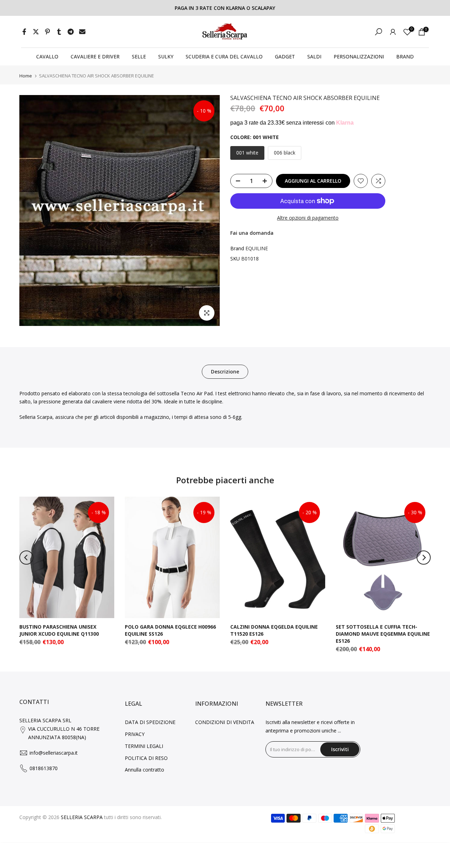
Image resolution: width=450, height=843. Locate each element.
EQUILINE (256, 248)
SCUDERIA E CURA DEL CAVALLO (224, 56)
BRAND (405, 56)
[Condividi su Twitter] (36, 31)
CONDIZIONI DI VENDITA (224, 722)
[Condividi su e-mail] (82, 31)
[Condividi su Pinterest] (47, 31)
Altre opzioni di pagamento (308, 217)
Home (25, 76)
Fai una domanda (252, 233)
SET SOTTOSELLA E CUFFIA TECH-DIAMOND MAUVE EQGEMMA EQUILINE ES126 (383, 633)
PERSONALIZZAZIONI (359, 56)
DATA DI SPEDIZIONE (150, 722)
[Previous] (26, 558)
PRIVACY (134, 734)
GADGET (285, 56)
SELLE (139, 56)
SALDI (314, 56)
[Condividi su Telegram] (71, 31)
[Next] (424, 558)
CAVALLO (47, 56)
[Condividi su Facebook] (24, 31)
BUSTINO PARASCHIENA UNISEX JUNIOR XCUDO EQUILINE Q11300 (59, 630)
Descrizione (225, 371)
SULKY (165, 56)
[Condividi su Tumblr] (59, 31)
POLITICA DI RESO (146, 758)
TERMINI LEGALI (144, 746)
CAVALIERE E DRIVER (95, 56)
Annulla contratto (144, 769)
